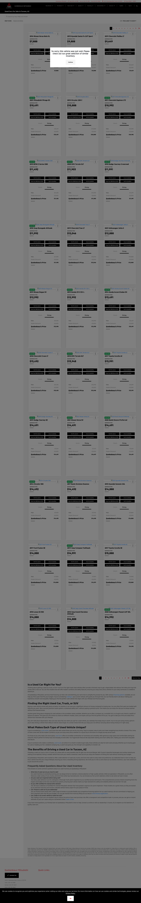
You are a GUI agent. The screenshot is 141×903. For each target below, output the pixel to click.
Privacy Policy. (70, 893)
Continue (70, 62)
